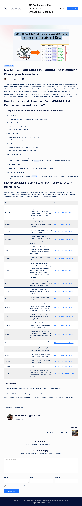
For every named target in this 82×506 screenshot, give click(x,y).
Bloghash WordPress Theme (41, 503)
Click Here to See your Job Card (64, 373)
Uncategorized (9, 65)
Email (32, 477)
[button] (72, 8)
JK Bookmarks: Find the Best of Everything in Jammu (41, 8)
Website (57, 477)
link (17, 119)
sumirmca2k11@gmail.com (27, 416)
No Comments (39, 79)
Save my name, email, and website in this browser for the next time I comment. (27, 485)
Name (6, 477)
